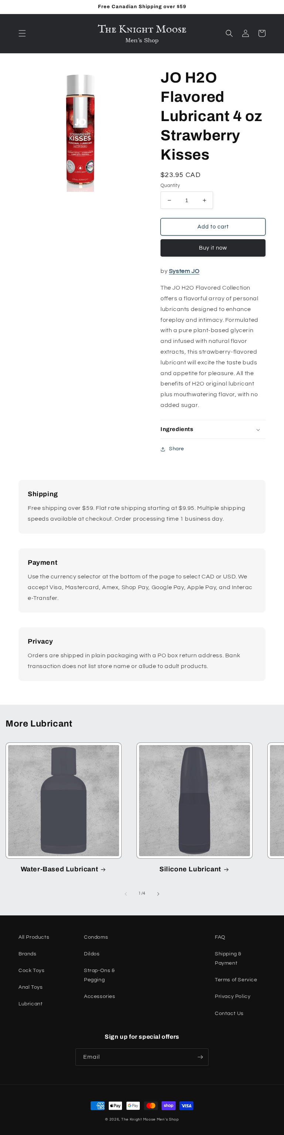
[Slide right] (158, 894)
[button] (22, 33)
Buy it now (213, 248)
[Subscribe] (200, 1057)
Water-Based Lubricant (59, 869)
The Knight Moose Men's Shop (150, 1119)
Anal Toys (30, 987)
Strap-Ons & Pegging (99, 975)
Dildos (92, 954)
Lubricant (30, 1004)
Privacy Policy (232, 996)
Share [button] (176, 448)
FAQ (220, 937)
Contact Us (229, 1013)
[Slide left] (126, 894)
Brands (27, 954)
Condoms (96, 937)
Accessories (99, 996)
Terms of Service (236, 979)
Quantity (170, 185)
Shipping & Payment (228, 958)
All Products (33, 937)
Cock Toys (31, 970)
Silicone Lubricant (190, 869)
